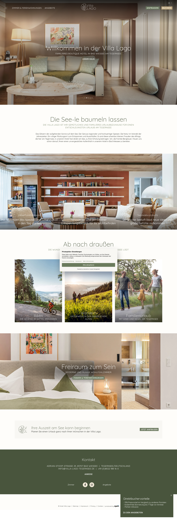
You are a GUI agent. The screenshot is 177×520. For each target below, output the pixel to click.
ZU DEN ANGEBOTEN (133, 513)
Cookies (100, 506)
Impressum (84, 506)
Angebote (50, 8)
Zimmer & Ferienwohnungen (27, 8)
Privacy (92, 506)
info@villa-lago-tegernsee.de (76, 468)
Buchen (166, 8)
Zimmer (71, 485)
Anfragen (153, 8)
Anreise (89, 474)
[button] (86, 97)
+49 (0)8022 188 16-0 (108, 468)
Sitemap (75, 506)
